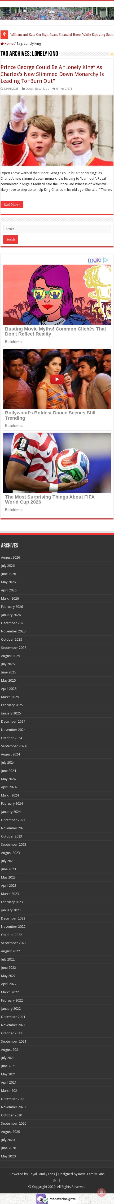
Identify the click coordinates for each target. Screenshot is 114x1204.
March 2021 (10, 1091)
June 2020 (8, 1148)
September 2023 (13, 845)
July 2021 (8, 1058)
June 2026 (8, 574)
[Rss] (55, 1180)
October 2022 (11, 935)
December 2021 (13, 1017)
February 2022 (12, 1000)
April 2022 (8, 984)
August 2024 (10, 754)
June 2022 (8, 968)
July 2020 (8, 1140)
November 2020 (13, 1107)
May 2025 (8, 680)
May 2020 (8, 1156)
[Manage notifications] (101, 1192)
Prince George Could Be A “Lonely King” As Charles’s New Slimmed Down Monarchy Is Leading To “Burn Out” (52, 74)
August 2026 (10, 557)
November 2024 (13, 730)
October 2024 (11, 738)
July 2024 (8, 762)
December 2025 (13, 623)
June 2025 (8, 672)
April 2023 (8, 886)
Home (9, 44)
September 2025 (13, 648)
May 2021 (8, 1074)
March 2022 (10, 992)
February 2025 (12, 705)
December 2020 (13, 1099)
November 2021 (13, 1025)
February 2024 (12, 803)
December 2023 (13, 820)
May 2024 (8, 779)
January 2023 (11, 910)
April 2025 (8, 689)
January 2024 (11, 812)
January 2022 (11, 1009)
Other (29, 88)
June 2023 (8, 869)
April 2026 (8, 590)
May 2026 (8, 582)
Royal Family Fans (42, 1174)
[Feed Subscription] (112, 54)
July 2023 (8, 861)
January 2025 (11, 713)
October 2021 (11, 1033)
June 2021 (8, 1066)
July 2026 (8, 566)
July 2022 (8, 959)
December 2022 (13, 918)
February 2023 (12, 902)
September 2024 (13, 746)
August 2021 (10, 1050)
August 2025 (10, 656)
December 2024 (13, 721)
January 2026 (11, 615)
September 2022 (13, 943)
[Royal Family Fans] (57, 12)
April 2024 (8, 787)
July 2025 (8, 664)
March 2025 (10, 697)
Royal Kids (42, 88)
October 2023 (11, 836)
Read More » (12, 204)
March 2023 (10, 894)
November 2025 (13, 631)
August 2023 (10, 853)
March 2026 (10, 598)
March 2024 (10, 795)
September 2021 (13, 1041)
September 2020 (13, 1123)
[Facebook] (59, 1180)
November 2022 (13, 927)
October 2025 (11, 639)
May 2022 (8, 976)
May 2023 (8, 877)
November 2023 (13, 828)
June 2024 (8, 771)
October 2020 (11, 1115)
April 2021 (8, 1082)
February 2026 (12, 607)
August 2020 (10, 1132)
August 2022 (10, 951)
